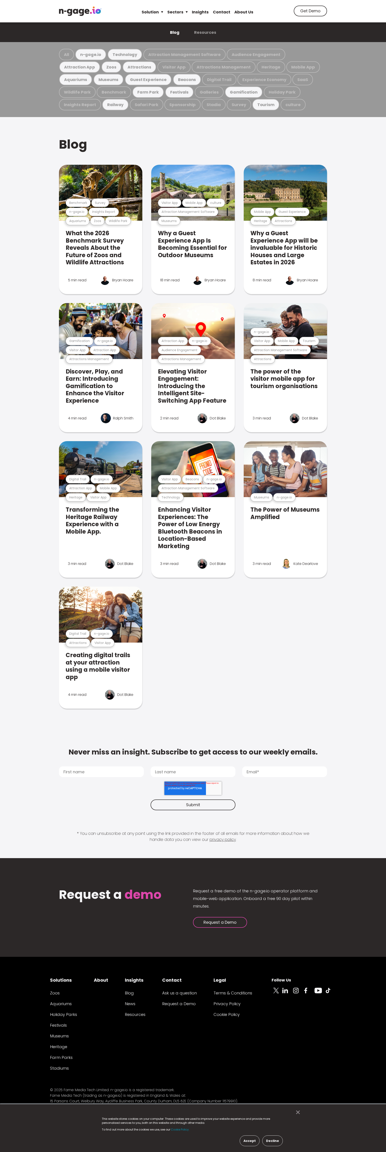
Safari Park (146, 104)
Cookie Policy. (180, 1129)
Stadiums (59, 1068)
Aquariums (75, 79)
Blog (174, 32)
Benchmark (114, 92)
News (130, 1004)
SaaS (302, 79)
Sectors (175, 12)
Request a (110, 895)
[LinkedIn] (287, 993)
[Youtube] (320, 993)
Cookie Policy (227, 1014)
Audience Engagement (256, 54)
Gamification (243, 92)
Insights (200, 12)
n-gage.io (90, 54)
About (101, 980)
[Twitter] (277, 993)
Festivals (179, 92)
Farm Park (148, 92)
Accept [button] (249, 1141)
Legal (220, 980)
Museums (108, 79)
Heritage (271, 67)
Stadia (214, 104)
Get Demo (310, 11)
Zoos (111, 67)
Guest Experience (148, 79)
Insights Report (80, 104)
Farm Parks (61, 1057)
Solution (150, 12)
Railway (115, 104)
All (66, 54)
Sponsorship (182, 104)
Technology (125, 54)
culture (293, 104)
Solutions (61, 980)
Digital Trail (219, 79)
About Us (243, 12)
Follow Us (281, 980)
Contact (221, 12)
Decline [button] (272, 1141)
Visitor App (174, 67)
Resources (205, 32)
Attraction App (79, 67)
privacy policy (223, 839)
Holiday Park (282, 92)
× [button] (296, 1112)
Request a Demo (220, 922)
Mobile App (303, 67)
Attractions (139, 67)
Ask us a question (179, 993)
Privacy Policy (227, 1004)
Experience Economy (264, 79)
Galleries (209, 92)
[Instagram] (298, 993)
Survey (239, 104)
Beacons (187, 79)
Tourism (265, 104)
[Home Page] (80, 11)
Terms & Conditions (233, 993)
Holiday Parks (63, 1014)
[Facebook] (309, 993)
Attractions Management (224, 67)
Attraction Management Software (184, 54)
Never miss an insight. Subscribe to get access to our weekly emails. (193, 752)
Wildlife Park (77, 92)
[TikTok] (330, 993)
